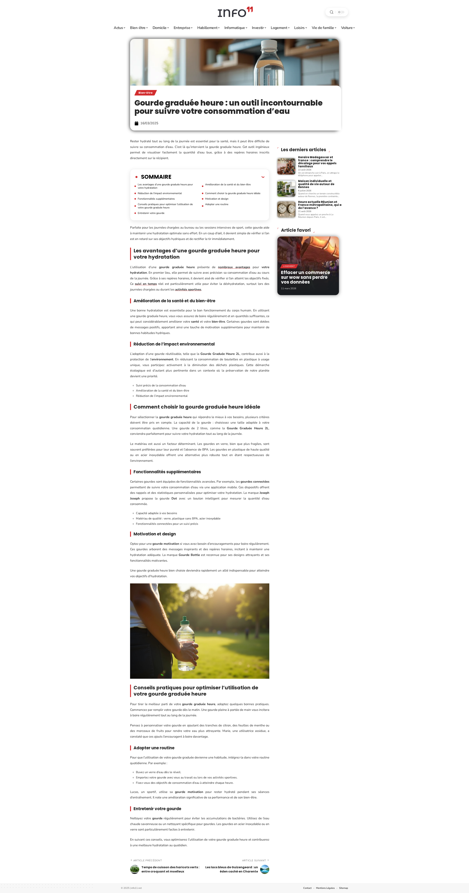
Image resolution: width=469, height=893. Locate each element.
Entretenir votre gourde (151, 213)
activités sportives (188, 289)
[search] (331, 12)
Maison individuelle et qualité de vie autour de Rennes (316, 184)
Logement (289, 266)
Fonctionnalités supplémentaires (156, 199)
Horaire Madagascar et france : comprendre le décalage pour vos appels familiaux (317, 161)
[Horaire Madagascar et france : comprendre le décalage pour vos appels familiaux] (286, 166)
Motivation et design (216, 199)
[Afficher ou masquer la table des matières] (217, 177)
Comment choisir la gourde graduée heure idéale (232, 193)
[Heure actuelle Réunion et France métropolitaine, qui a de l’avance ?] (286, 209)
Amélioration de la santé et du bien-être (228, 184)
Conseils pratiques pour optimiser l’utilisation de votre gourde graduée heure (165, 206)
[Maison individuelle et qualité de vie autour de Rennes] (286, 189)
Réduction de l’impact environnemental (160, 193)
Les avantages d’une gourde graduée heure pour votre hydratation (165, 186)
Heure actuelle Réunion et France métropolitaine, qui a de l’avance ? (319, 205)
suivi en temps (146, 284)
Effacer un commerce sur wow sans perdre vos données (305, 277)
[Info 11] (234, 12)
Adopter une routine (216, 204)
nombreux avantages (234, 267)
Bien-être (146, 93)
